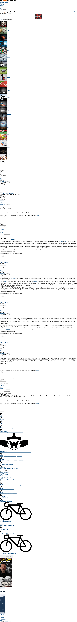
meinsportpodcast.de (8, 621)
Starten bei (2, 182)
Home (1, 19)
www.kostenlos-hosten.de (8, 214)
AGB (1, 7)
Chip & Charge (13, 239)
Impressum (1, 5)
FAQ (0, 3)
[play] (0, 173)
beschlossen (35, 281)
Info (4, 196)
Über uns (1, 616)
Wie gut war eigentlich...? (5, 193)
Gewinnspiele (2, 4)
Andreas (62, 241)
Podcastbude (37, 215)
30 (0, 172)
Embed (7, 181)
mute (1, 171)
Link (9, 181)
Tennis (7, 262)
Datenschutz (1, 6)
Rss (0, 196)
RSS (1, 170)
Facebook (1, 181)
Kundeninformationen (3, 6)
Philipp (65, 241)
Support (1, 8)
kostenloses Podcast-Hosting (4, 2)
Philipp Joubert (8, 329)
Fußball (12, 193)
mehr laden (1, 411)
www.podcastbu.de (2, 212)
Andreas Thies (31, 319)
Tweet (4, 181)
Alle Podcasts (2, 614)
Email (5, 181)
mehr (1, 192)
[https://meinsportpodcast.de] (8, 12)
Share (3, 170)
